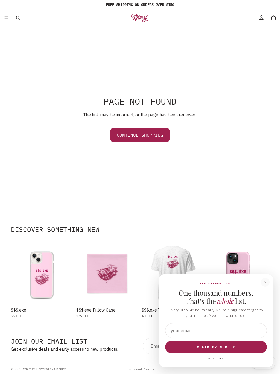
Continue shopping (140, 135)
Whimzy (29, 369)
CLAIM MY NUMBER (216, 347)
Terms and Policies (140, 369)
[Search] (18, 18)
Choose (134, 296)
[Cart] (273, 18)
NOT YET (216, 358)
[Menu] (6, 17)
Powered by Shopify (51, 369)
